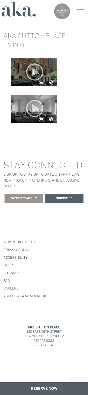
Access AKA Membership (25, 296)
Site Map (11, 273)
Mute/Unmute (51, 82)
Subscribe (64, 198)
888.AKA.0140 (44, 345)
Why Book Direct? (19, 242)
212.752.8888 (44, 340)
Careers (11, 288)
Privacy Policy (16, 250)
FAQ (6, 280)
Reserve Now (44, 388)
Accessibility (15, 257)
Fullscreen (41, 82)
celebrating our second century (62, 11)
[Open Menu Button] (80, 8)
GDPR (8, 265)
